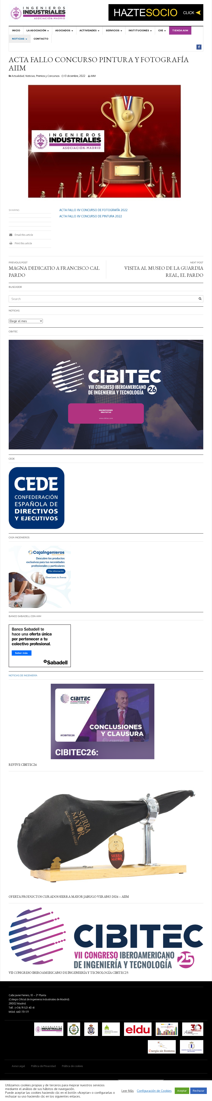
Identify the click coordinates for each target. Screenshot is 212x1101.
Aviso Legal (18, 1066)
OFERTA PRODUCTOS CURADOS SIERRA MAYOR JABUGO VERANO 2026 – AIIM (69, 896)
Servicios (113, 30)
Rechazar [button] (198, 1090)
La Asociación (36, 30)
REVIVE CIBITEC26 (23, 764)
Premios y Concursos (47, 75)
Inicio (16, 30)
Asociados (63, 30)
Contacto (41, 38)
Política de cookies (72, 1066)
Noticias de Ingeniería (23, 675)
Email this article (23, 234)
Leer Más (128, 1091)
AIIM (93, 75)
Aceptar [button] (182, 1090)
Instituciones (139, 30)
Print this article (23, 243)
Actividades (88, 30)
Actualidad (18, 75)
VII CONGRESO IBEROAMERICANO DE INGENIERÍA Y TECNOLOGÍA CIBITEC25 (68, 972)
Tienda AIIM (180, 30)
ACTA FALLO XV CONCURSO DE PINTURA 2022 (90, 216)
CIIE (161, 30)
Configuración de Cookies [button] (154, 1091)
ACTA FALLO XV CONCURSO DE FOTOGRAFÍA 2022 (93, 210)
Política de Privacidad (43, 1066)
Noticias (18, 38)
